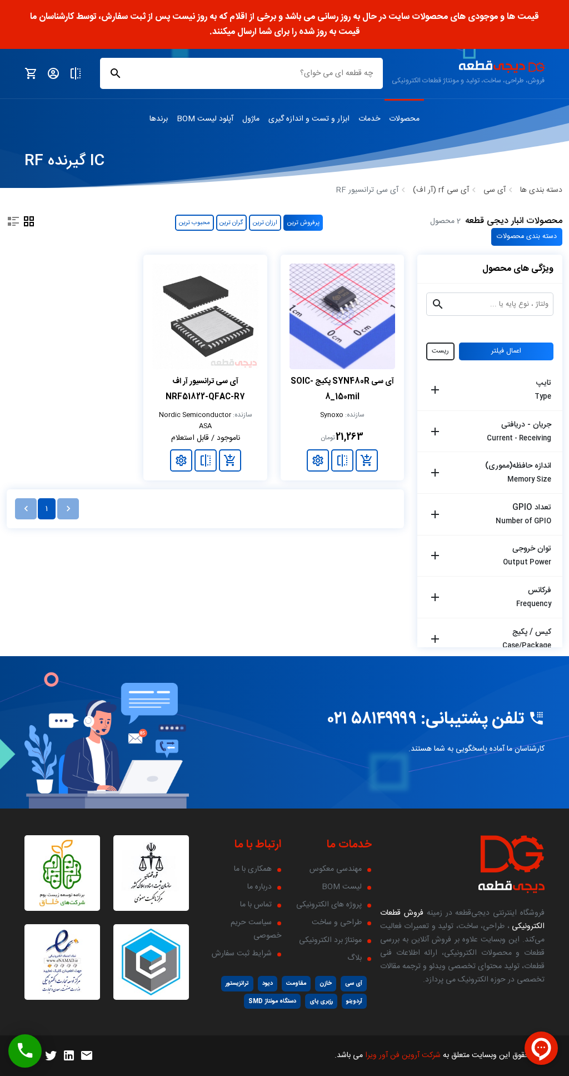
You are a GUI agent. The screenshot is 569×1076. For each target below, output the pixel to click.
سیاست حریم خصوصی (256, 929)
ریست (440, 351)
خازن (326, 983)
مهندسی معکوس (336, 869)
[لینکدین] (69, 1056)
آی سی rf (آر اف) (441, 190)
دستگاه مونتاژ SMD (272, 1001)
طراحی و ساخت (337, 922)
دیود (267, 983)
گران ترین (231, 222)
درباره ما (259, 887)
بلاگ (354, 958)
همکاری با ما (253, 869)
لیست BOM (342, 887)
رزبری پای (321, 1001)
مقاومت (296, 983)
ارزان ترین (265, 222)
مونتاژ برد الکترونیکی (330, 940)
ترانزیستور (237, 983)
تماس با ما (256, 904)
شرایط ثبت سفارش (242, 953)
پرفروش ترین (303, 222)
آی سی (494, 190)
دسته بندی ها (541, 190)
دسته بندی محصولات (527, 236)
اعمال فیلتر (506, 351)
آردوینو (354, 1001)
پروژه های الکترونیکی (329, 904)
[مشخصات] (318, 460)
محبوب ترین (194, 222)
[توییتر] (51, 1056)
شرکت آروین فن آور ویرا (403, 1055)
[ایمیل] (87, 1056)
